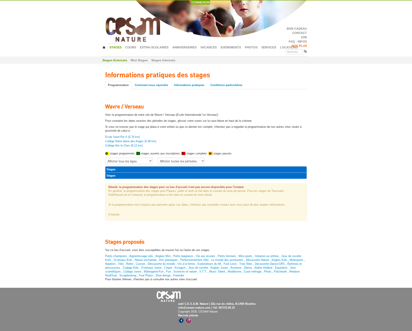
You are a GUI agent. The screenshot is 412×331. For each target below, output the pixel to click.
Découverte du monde (162, 263)
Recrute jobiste (188, 315)
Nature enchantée (146, 260)
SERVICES (268, 47)
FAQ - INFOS (298, 41)
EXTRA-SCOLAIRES (154, 47)
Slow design (163, 275)
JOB (304, 37)
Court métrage (252, 271)
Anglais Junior (219, 267)
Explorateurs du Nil (209, 263)
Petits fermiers (227, 256)
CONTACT (299, 33)
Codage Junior (132, 271)
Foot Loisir (230, 263)
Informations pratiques (189, 85)
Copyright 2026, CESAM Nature (198, 311)
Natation (110, 263)
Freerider (178, 275)
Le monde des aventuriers (227, 260)
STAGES (115, 47)
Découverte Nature (257, 260)
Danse (248, 267)
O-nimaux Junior (151, 267)
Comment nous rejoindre (151, 85)
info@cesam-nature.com (194, 307)
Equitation (281, 267)
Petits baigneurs (183, 256)
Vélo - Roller (125, 263)
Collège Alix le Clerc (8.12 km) (124, 145)
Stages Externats (114, 60)
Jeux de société (198, 267)
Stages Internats (163, 60)
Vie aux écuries (205, 256)
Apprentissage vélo (141, 256)
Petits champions (116, 256)
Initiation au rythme (267, 256)
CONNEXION (201, 2)
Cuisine (141, 263)
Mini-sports (245, 256)
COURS (130, 47)
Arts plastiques (168, 260)
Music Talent (217, 271)
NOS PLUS (299, 46)
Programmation (118, 85)
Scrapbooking (127, 275)
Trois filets (246, 263)
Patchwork (280, 271)
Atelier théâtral (263, 267)
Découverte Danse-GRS (270, 263)
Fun (168, 271)
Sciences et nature (185, 271)
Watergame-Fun (154, 271)
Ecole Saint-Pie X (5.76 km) (122, 137)
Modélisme (234, 271)
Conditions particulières (226, 85)
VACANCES (208, 47)
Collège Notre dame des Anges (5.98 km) (130, 141)
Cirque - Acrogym (175, 267)
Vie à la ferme (186, 263)
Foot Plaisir (146, 275)
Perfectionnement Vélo (194, 260)
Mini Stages (139, 60)
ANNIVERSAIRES (184, 47)
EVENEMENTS (231, 47)
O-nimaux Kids (123, 260)
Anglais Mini (163, 256)
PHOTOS (251, 47)
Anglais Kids (279, 260)
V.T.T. (203, 271)
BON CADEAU (297, 28)
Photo (267, 271)
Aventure (235, 267)
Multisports (296, 260)
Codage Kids (131, 267)
